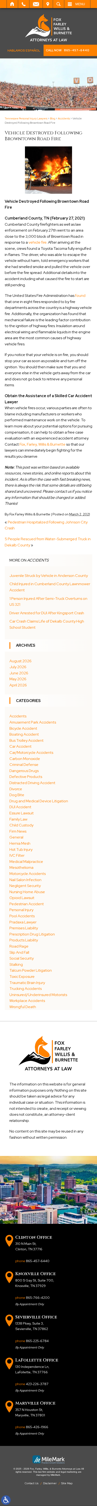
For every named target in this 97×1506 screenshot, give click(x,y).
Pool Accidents (22, 915)
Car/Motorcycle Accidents (31, 752)
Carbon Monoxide (24, 758)
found (80, 295)
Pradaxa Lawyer (22, 922)
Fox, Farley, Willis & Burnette (42, 444)
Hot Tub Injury (20, 849)
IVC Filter (16, 855)
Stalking (16, 964)
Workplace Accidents (27, 1000)
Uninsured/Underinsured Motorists (38, 994)
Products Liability (23, 940)
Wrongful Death (22, 1006)
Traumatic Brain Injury (27, 982)
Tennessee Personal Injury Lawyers (26, 118)
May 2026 (17, 678)
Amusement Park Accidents (32, 722)
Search (58, 4)
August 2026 (20, 661)
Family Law (18, 819)
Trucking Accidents (25, 988)
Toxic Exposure (22, 976)
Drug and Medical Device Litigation (38, 801)
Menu (80, 4)
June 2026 (18, 673)
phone (32, 1261)
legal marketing (69, 1472)
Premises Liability (23, 928)
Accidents (64, 118)
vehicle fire (37, 242)
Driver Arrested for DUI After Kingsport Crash (46, 612)
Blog (52, 118)
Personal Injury (21, 909)
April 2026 (18, 685)
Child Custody (21, 825)
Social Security (21, 958)
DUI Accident (20, 806)
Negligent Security (25, 885)
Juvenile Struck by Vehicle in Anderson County (50, 575)
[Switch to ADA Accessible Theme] (6, 1500)
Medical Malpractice (26, 861)
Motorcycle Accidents (27, 873)
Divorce (15, 788)
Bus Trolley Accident (26, 740)
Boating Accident (24, 734)
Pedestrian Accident (26, 903)
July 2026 (17, 666)
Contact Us (31, 1483)
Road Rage (18, 946)
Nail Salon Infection (25, 879)
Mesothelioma (21, 867)
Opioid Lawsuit (21, 897)
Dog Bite (16, 794)
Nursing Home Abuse (27, 891)
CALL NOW (67, 50)
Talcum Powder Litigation (30, 970)
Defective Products (25, 776)
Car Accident (20, 746)
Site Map (67, 1483)
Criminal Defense (23, 764)
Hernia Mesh (19, 843)
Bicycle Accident (23, 728)
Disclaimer (50, 1483)
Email (36, 4)
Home (12, 4)
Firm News (17, 831)
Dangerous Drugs (24, 770)
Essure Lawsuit (21, 813)
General (16, 837)
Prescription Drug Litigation (32, 934)
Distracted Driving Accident (32, 782)
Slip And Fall (19, 952)
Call (23, 4)
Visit (48, 4)
